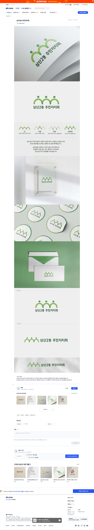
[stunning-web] (9, 515)
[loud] (7, 4)
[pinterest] (84, 525)
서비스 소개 (70, 497)
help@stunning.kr (81, 511)
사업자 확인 (28, 525)
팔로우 (23, 23)
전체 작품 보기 (74, 393)
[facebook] (79, 525)
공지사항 (13, 525)
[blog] (76, 525)
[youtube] (87, 525)
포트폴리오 (8, 16)
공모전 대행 (51, 525)
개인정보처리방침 (20, 525)
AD (92, 0)
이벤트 (70, 504)
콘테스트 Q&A (71, 501)
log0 (22, 387)
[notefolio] (12, 4)
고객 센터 (70, 507)
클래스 (45, 525)
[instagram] (81, 525)
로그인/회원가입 (85, 4)
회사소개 (7, 525)
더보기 (78, 464)
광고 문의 (39, 525)
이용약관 (34, 525)
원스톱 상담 (53, 12)
